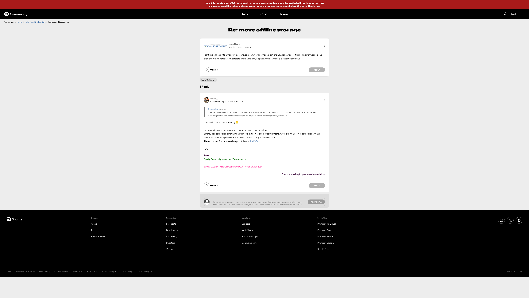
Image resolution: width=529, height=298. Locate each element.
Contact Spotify (249, 242)
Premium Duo (324, 230)
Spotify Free (323, 249)
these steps (282, 5)
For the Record (98, 236)
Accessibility (92, 271)
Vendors (170, 249)
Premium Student (325, 242)
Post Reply (316, 202)
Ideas (284, 14)
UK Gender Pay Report (146, 271)
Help (244, 14)
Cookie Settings (61, 271)
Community (18, 14)
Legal (9, 271)
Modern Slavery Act (109, 271)
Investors (170, 242)
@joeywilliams (214, 109)
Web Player (247, 230)
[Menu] (522, 14)
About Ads (77, 271)
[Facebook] (519, 220)
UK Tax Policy (127, 271)
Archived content (38, 22)
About (94, 223)
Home (19, 22)
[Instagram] (501, 220)
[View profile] (215, 45)
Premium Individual (326, 223)
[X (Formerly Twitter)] (510, 220)
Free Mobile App (250, 236)
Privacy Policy (44, 271)
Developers (172, 230)
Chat (264, 14)
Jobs (93, 230)
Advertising (171, 236)
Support (246, 223)
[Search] (505, 14)
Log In (514, 14)
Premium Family (325, 236)
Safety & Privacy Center (25, 271)
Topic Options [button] (207, 80)
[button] (324, 46)
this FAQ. (254, 141)
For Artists (171, 223)
